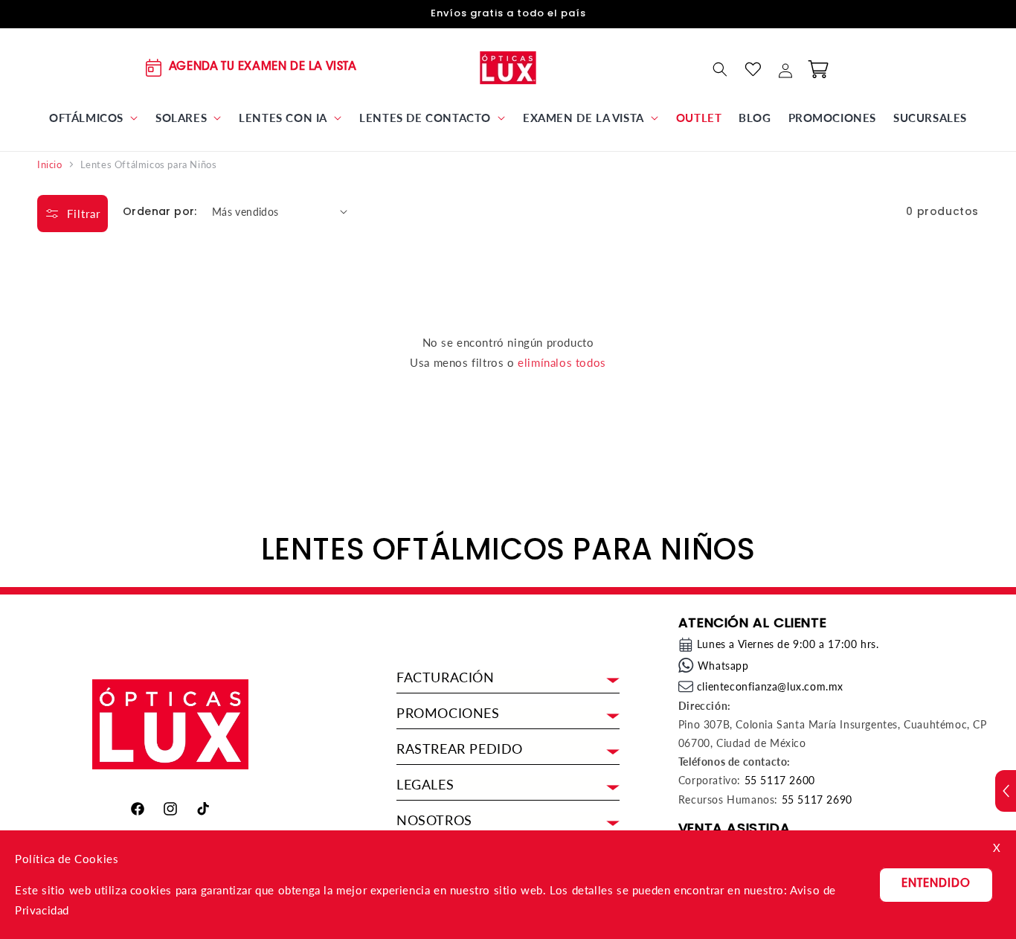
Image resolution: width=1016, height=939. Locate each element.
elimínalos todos (562, 362)
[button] (94, 118)
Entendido (936, 884)
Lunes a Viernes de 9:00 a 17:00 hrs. (788, 644)
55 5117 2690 (817, 799)
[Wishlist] (752, 69)
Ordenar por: (160, 211)
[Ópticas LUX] (508, 67)
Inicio (49, 164)
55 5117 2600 (780, 780)
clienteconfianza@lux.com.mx (770, 686)
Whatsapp (723, 665)
